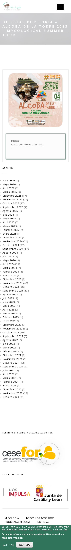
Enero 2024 (9, 275)
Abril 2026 (8, 188)
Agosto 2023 (10, 294)
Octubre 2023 (10, 286)
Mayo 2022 (9, 347)
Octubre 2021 (10, 362)
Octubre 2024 (10, 245)
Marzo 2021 (9, 377)
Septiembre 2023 (12, 290)
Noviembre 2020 (12, 393)
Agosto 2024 (10, 252)
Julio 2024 (8, 256)
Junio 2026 (8, 180)
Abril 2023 (8, 309)
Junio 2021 (8, 370)
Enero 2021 (9, 385)
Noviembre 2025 (12, 199)
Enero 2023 (9, 321)
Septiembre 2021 (12, 366)
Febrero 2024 (10, 271)
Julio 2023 (8, 298)
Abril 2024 (8, 264)
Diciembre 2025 (11, 195)
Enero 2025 (9, 233)
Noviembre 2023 (12, 283)
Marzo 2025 (9, 226)
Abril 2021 (8, 374)
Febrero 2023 (10, 317)
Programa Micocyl (18, 521)
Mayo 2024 (9, 260)
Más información (12, 537)
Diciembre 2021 (11, 355)
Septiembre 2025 (12, 207)
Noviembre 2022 (12, 328)
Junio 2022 (8, 343)
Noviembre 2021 (12, 359)
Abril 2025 (8, 222)
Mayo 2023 (9, 305)
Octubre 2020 (10, 396)
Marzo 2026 (9, 191)
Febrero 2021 (10, 381)
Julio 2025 (8, 214)
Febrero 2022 (10, 351)
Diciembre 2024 (11, 237)
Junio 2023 (8, 302)
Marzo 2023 (9, 313)
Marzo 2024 (9, 267)
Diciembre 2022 (11, 324)
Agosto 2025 (10, 210)
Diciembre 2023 (11, 279)
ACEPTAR (8, 544)
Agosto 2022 (10, 340)
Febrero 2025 (10, 229)
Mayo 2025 (9, 218)
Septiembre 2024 (12, 248)
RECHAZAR (25, 544)
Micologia (12, 518)
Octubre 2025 (10, 203)
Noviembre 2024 (12, 241)
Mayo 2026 (9, 184)
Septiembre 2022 (12, 336)
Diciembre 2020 (11, 389)
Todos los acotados (40, 518)
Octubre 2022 (10, 332)
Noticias (43, 521)
